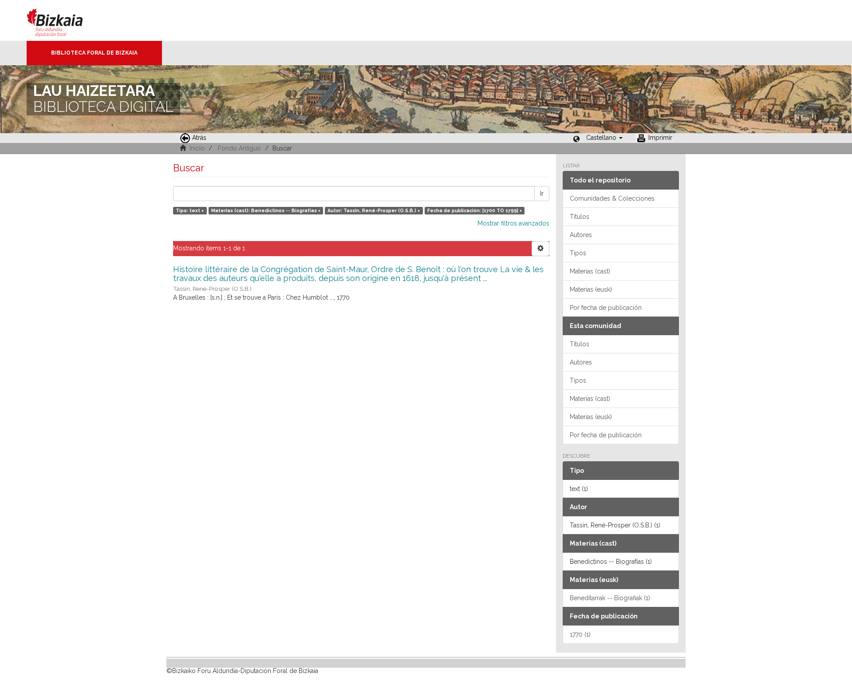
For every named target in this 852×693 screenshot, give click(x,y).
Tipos (578, 253)
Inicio (197, 148)
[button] (604, 137)
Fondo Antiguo (239, 148)
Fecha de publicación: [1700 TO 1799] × (474, 210)
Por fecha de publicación (606, 307)
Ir (542, 193)
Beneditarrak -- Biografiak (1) (610, 598)
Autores (581, 234)
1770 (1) (580, 634)
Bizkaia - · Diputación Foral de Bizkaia (64, 20)
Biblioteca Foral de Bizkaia (94, 53)
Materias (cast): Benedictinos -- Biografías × (265, 210)
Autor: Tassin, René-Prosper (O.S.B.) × (373, 210)
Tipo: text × (190, 210)
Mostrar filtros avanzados (513, 223)
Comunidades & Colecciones (612, 198)
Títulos (579, 216)
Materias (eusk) (591, 289)
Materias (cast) (590, 271)
